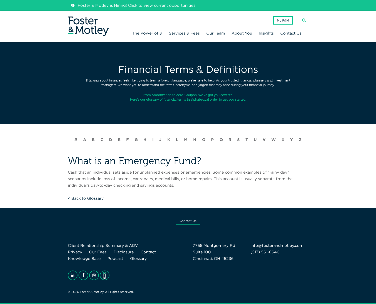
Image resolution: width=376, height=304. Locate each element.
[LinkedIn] (72, 275)
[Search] (304, 20)
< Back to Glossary (86, 198)
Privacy (75, 252)
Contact (148, 252)
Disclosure (124, 252)
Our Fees (98, 252)
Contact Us (188, 221)
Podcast (115, 258)
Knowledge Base (84, 258)
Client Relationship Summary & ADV (103, 245)
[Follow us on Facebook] (83, 275)
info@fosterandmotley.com (276, 245)
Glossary (138, 258)
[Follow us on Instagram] (94, 275)
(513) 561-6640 (265, 252)
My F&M (283, 20)
